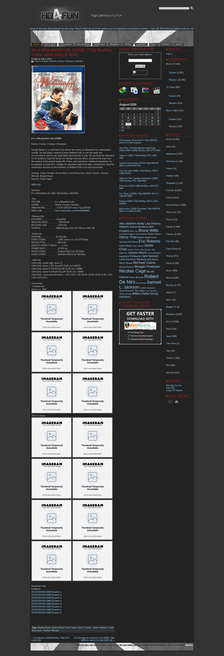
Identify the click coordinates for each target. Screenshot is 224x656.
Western (79, 61)
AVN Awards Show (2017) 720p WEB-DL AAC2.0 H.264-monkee (138, 141)
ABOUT (179, 44)
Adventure (171, 154)
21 (152, 121)
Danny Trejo (128, 237)
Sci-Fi (169, 321)
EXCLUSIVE (66, 44)
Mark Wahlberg (138, 259)
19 (140, 121)
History (169, 256)
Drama (38, 61)
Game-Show (172, 248)
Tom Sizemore (151, 291)
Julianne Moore (137, 252)
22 (158, 121)
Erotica (169, 219)
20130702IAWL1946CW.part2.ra (46, 595)
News (168, 300)
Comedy (170, 190)
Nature (169, 292)
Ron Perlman (141, 283)
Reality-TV (171, 307)
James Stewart (99, 627)
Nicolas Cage (132, 271)
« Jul (121, 130)
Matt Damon (153, 259)
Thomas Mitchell (51, 630)
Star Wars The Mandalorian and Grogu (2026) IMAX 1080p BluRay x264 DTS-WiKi (139, 149)
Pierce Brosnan (136, 277)
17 (128, 121)
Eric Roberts (149, 241)
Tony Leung (125, 293)
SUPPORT (141, 44)
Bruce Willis (148, 230)
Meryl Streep (125, 263)
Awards (169, 175)
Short (168, 329)
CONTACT (166, 44)
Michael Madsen (126, 267)
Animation (171, 161)
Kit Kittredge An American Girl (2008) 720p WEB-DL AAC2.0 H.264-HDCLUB (94, 639)
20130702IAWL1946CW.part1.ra (46, 592)
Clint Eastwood (141, 234)
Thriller (169, 358)
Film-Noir (170, 241)
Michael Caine (144, 263)
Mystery (170, 285)
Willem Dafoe (141, 293)
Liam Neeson (150, 256)
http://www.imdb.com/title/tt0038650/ (72, 210)
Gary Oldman (137, 246)
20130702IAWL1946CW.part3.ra (46, 598)
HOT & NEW (49, 44)
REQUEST (114, 44)
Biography (171, 183)
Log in (169, 54)
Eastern (172, 72)
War (168, 365)
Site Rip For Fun (174, 385)
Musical (169, 278)
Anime (169, 168)
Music (169, 270)
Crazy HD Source (174, 390)
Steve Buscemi (126, 291)
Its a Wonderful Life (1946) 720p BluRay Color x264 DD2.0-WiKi (71, 52)
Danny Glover (154, 234)
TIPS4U (127, 44)
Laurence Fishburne (130, 256)
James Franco (133, 250)
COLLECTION (83, 44)
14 (152, 118)
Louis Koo (124, 259)
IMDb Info (36, 184)
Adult (168, 146)
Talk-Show (171, 343)
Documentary (172, 205)
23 (122, 124)
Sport (168, 336)
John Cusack (145, 250)
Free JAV (170, 388)
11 (134, 118)
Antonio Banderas (139, 226)
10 (128, 118)
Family (45, 61)
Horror (169, 263)
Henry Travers (84, 627)
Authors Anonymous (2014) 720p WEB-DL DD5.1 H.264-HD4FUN (139, 164)
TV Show (170, 87)
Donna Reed (57, 627)
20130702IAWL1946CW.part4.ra (46, 601)
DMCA (153, 44)
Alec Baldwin (127, 223)
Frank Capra (70, 627)
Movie (61, 61)
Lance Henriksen (154, 253)
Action (169, 139)
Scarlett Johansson (147, 288)
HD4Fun (189, 645)
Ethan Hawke (125, 246)
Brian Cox (134, 231)
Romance (70, 61)
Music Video (172, 110)
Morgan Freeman (147, 266)
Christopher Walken (127, 234)
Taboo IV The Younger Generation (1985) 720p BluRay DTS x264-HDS (138, 179)
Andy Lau (143, 223)
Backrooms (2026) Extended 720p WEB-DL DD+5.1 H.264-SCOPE (139, 209)
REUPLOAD (99, 44)
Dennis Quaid (143, 237)
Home (36, 44)
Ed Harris (133, 241)
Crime (169, 197)
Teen (168, 351)
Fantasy (53, 61)
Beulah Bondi (44, 627)
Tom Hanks (139, 291)
